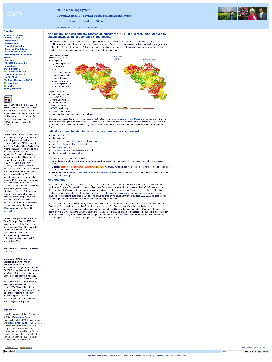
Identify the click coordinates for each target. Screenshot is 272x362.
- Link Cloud (12, 83)
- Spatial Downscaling (14, 46)
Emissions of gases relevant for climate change (73, 144)
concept (80, 27)
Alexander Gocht (22, 317)
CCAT (54, 108)
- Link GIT (11, 86)
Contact (72, 21)
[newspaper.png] (8, 103)
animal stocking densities (121, 193)
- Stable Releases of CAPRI (19, 80)
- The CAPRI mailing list (15, 63)
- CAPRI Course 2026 (16, 71)
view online (97, 124)
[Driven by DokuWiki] (10, 347)
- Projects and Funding (15, 52)
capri (73, 27)
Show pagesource (259, 351)
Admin (7, 351)
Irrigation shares (59, 150)
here (16, 202)
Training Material (12, 69)
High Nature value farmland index (67, 153)
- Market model (11, 40)
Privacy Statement (12, 88)
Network (8, 57)
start (68, 27)
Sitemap (100, 21)
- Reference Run (11, 43)
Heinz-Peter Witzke (19, 323)
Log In (13, 351)
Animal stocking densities (63, 147)
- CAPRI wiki (12, 77)
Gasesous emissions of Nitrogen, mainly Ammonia (75, 141)
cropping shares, (90, 193)
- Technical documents (15, 74)
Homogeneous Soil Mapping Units (131, 119)
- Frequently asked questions (18, 54)
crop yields (104, 193)
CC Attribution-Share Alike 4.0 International (170, 355)
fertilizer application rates (150, 193)
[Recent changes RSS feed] (25, 347)
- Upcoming (9, 60)
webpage (10, 208)
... (13, 251)
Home (59, 21)
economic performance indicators (77, 167)
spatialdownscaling (92, 27)
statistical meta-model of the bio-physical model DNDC (95, 172)
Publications (10, 66)
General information (13, 35)
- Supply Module (12, 38)
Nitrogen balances (60, 135)
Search (86, 21)
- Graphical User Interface (16, 49)
